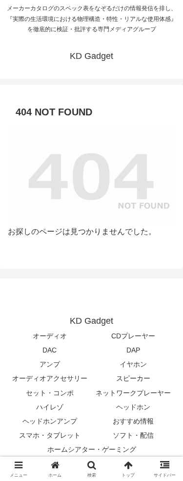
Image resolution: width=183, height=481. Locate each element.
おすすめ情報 (133, 421)
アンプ (50, 364)
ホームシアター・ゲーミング (91, 449)
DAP (133, 350)
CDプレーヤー (133, 336)
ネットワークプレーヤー (133, 393)
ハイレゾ (49, 407)
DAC (49, 350)
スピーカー (133, 378)
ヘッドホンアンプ (49, 421)
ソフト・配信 (133, 435)
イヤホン (133, 364)
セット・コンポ (50, 393)
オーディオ (50, 336)
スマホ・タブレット (50, 435)
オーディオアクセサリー (49, 378)
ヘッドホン (133, 407)
